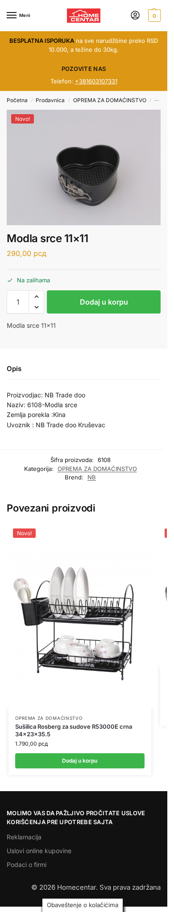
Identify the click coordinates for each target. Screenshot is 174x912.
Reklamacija (24, 837)
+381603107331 (96, 81)
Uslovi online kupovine (39, 850)
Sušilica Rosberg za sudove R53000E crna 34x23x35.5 (73, 730)
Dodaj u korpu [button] (79, 760)
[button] (153, 15)
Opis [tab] (14, 368)
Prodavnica (50, 100)
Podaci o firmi (26, 864)
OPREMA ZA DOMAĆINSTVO (109, 100)
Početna (17, 100)
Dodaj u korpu (104, 301)
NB (91, 477)
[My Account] (135, 16)
